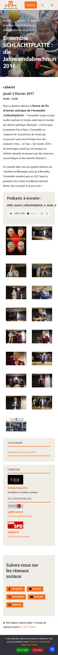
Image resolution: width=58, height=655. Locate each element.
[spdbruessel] (29, 506)
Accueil (7, 20)
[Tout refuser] (54, 645)
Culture (21, 20)
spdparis (13, 532)
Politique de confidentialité (39, 642)
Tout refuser (38, 650)
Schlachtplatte (17, 488)
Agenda (35, 20)
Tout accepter (22, 650)
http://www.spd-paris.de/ (19, 537)
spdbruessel (15, 512)
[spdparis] (29, 525)
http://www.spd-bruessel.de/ (20, 516)
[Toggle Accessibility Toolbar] (52, 649)
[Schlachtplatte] (29, 479)
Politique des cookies (29, 645)
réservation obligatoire (22, 452)
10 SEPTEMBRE (28, 627)
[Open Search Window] (42, 5)
